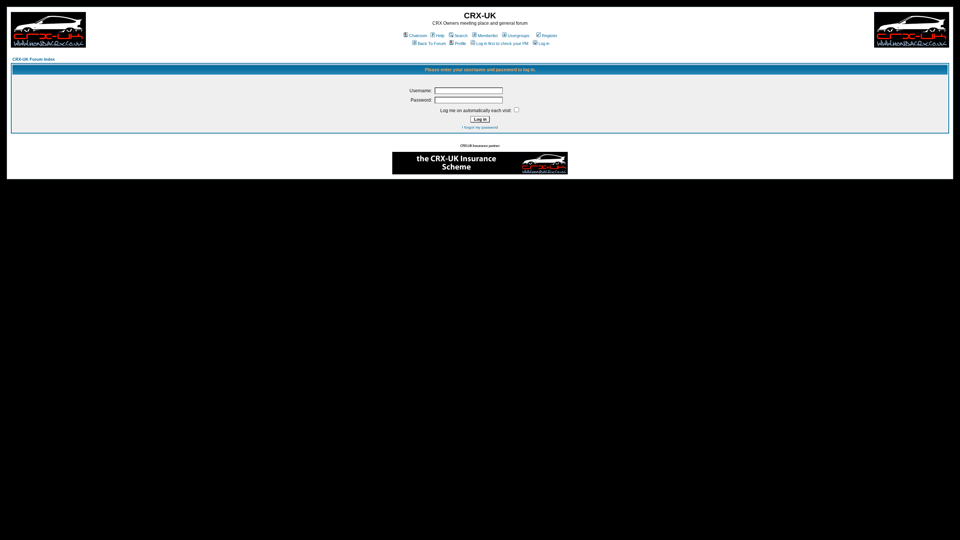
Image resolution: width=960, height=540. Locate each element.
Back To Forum (432, 43)
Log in (543, 43)
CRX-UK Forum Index (33, 59)
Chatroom (418, 35)
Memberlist (488, 35)
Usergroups (519, 35)
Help (440, 35)
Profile (460, 43)
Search (461, 35)
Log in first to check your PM (502, 43)
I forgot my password (480, 127)
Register (549, 35)
